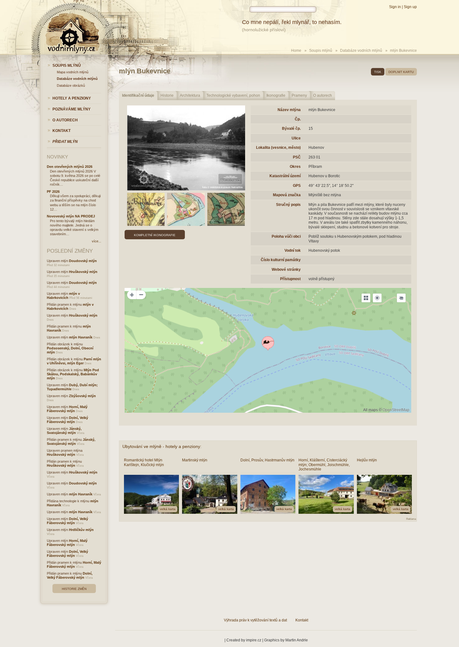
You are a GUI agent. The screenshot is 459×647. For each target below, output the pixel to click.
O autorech (322, 95)
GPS (297, 185)
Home (296, 50)
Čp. (298, 119)
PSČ (297, 157)
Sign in (395, 7)
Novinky (57, 156)
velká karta (167, 509)
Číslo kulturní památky (281, 260)
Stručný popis (288, 204)
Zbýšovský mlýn (82, 396)
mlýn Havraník (80, 337)
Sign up (410, 7)
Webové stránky (286, 269)
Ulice (296, 138)
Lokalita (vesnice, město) (278, 147)
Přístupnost (290, 279)
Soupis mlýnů (320, 50)
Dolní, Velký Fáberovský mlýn (67, 420)
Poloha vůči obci (286, 236)
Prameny (299, 95)
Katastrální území (285, 176)
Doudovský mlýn (83, 261)
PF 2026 (53, 191)
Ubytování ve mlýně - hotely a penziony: (161, 446)
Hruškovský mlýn (83, 272)
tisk (377, 72)
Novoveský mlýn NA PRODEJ (71, 216)
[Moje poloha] (377, 298)
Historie (167, 95)
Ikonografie (275, 95)
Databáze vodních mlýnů (361, 50)
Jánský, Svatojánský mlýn (64, 431)
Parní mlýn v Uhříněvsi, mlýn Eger (74, 361)
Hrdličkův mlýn (81, 530)
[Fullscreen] (366, 298)
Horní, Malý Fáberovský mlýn (67, 409)
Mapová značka (287, 195)
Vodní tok (292, 250)
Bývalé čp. (291, 128)
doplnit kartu (401, 72)
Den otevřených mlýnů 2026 (69, 166)
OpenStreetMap (396, 410)
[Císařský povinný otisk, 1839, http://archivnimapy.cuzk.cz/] (186, 209)
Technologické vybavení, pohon (233, 95)
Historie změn (74, 589)
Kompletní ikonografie (154, 235)
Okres (295, 166)
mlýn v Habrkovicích (63, 295)
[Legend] (401, 298)
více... (96, 241)
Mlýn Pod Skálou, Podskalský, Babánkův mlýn (73, 374)
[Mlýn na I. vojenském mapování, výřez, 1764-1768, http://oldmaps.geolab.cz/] (146, 209)
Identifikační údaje (138, 95)
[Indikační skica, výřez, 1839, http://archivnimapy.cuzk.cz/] (226, 209)
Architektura (190, 95)
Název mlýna (289, 110)
